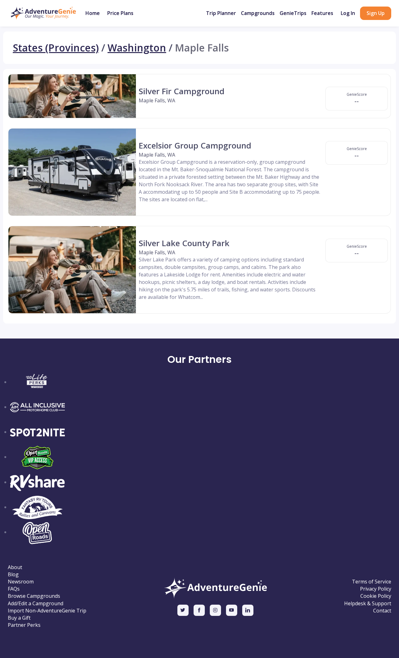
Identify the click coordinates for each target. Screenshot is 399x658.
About (15, 567)
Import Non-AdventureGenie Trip (47, 611)
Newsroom (21, 582)
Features (322, 13)
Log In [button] (348, 13)
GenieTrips (293, 13)
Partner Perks (24, 625)
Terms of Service (371, 582)
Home (92, 13)
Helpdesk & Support (367, 604)
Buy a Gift (19, 618)
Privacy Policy (375, 589)
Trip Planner (221, 13)
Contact (382, 611)
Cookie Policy (375, 596)
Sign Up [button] (376, 13)
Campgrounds (258, 13)
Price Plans (120, 13)
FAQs (14, 589)
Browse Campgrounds (34, 596)
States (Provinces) (56, 47)
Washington (137, 47)
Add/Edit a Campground (35, 604)
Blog (13, 575)
